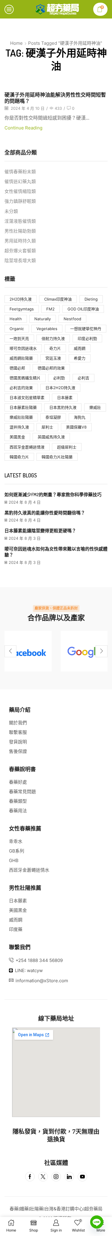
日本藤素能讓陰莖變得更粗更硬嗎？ (40, 530)
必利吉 (83, 377)
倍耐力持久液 (53, 338)
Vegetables (46, 328)
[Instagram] (56, 1176)
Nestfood (72, 318)
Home (16, 43)
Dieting (91, 299)
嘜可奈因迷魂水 (23, 348)
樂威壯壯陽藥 (21, 417)
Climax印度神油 (58, 299)
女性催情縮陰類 (20, 191)
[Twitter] (43, 1176)
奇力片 (55, 348)
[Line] (96, 1222)
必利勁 (59, 377)
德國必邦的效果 (51, 368)
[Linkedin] (69, 1176)
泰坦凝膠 (53, 417)
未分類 (11, 211)
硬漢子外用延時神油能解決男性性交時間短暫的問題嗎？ (55, 98)
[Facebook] (28, 651)
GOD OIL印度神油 (83, 309)
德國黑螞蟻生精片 (25, 377)
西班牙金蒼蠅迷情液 (27, 447)
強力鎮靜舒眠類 (20, 201)
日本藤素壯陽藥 (23, 407)
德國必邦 (17, 368)
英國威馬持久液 (51, 436)
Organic (17, 328)
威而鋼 (79, 348)
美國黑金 (17, 436)
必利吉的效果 (21, 387)
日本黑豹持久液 (62, 407)
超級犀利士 (66, 447)
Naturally (42, 318)
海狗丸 (79, 417)
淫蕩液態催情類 (20, 221)
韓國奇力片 (19, 456)
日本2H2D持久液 (60, 387)
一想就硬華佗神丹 (85, 328)
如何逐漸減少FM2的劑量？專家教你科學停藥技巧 (53, 494)
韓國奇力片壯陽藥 (57, 456)
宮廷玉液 (53, 358)
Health (16, 318)
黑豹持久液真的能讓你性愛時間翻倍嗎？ (44, 513)
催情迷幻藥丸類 (20, 181)
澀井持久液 (19, 427)
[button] (10, 651)
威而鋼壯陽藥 (21, 358)
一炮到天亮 (19, 338)
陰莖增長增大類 (20, 260)
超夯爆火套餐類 (20, 250)
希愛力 (79, 358)
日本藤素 (65, 397)
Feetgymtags (22, 309)
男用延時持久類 (20, 241)
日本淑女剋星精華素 (27, 397)
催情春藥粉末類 (20, 171)
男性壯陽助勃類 (20, 231)
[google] (84, 651)
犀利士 (47, 427)
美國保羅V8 (76, 427)
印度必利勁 (87, 338)
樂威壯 (95, 407)
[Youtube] (82, 1176)
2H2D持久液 (21, 299)
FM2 (50, 309)
